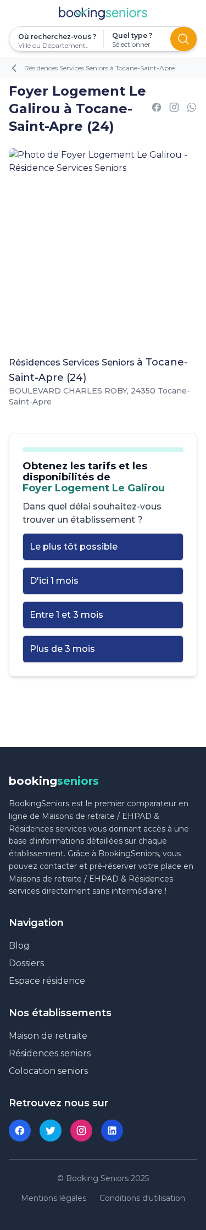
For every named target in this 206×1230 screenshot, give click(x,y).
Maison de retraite (48, 1035)
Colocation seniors (48, 1071)
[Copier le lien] (174, 109)
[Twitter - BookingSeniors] (51, 1131)
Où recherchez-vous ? (56, 36)
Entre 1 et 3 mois (66, 615)
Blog (19, 945)
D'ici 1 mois (54, 580)
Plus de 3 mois (62, 649)
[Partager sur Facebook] (156, 109)
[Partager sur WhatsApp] (191, 109)
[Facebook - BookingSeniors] (20, 1131)
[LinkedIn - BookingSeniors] (112, 1131)
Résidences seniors (50, 1053)
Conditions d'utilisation (142, 1198)
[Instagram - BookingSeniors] (81, 1131)
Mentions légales (53, 1198)
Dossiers (26, 963)
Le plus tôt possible (74, 546)
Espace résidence (47, 981)
